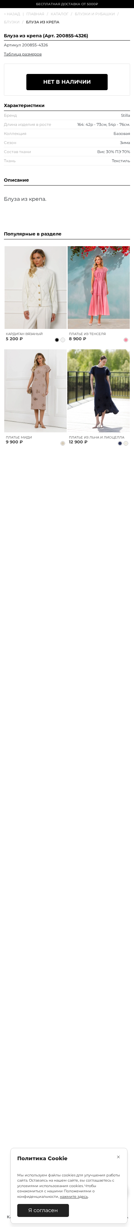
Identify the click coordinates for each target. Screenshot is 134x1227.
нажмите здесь (74, 1196)
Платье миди (19, 437)
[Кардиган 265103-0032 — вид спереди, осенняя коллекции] (35, 287)
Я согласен (43, 1210)
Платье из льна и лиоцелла (96, 437)
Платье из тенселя (87, 334)
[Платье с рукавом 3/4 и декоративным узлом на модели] (35, 390)
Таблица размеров (23, 54)
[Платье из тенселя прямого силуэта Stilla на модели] (98, 287)
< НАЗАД (14, 14)
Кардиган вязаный (24, 334)
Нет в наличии (67, 82)
